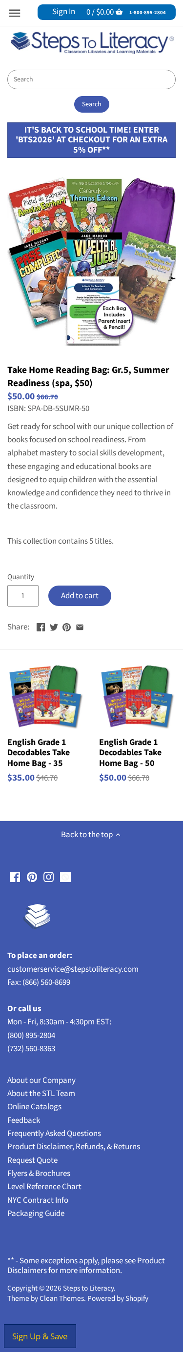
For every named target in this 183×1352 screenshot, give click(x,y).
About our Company (41, 1080)
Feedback (23, 1120)
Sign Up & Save (40, 1336)
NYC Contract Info (37, 1200)
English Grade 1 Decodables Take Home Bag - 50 (130, 752)
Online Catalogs (34, 1107)
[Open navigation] (14, 13)
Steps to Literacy (88, 1288)
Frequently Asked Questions (54, 1133)
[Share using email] (80, 626)
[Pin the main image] (66, 626)
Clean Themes (62, 1298)
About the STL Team (41, 1093)
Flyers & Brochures (38, 1173)
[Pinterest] (32, 877)
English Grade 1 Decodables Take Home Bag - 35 (38, 752)
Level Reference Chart (44, 1187)
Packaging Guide (35, 1213)
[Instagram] (48, 877)
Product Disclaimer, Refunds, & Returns (73, 1147)
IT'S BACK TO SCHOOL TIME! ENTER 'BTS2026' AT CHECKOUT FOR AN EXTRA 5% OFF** (91, 140)
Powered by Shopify (117, 1298)
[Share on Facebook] (41, 626)
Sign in (63, 12)
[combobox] (91, 79)
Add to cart (80, 596)
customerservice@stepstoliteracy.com (73, 969)
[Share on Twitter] (54, 626)
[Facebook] (15, 877)
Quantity (20, 576)
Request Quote (32, 1160)
